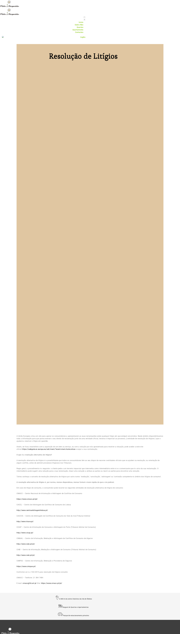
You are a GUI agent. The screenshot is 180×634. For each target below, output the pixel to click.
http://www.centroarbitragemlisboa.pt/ (32, 510)
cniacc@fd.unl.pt (29, 583)
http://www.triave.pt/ (25, 521)
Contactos (79, 32)
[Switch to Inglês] (43, 37)
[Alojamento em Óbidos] (30, 4)
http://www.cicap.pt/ (25, 533)
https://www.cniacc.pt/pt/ (27, 499)
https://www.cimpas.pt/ (26, 566)
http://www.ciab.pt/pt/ (26, 544)
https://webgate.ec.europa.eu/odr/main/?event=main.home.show (48, 449)
